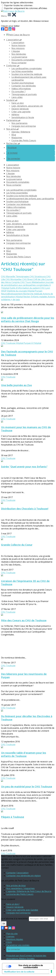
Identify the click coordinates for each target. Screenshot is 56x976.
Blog (13, 134)
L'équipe (15, 51)
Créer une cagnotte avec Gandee (22, 909)
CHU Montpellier (13, 279)
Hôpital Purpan (34, 290)
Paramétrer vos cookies (17, 945)
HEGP (4, 290)
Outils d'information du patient (25, 288)
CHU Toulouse (8, 343)
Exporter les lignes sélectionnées (17, 2)
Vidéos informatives (21, 88)
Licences (10, 936)
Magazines (16, 137)
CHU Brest (27, 279)
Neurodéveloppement (12, 293)
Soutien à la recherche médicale (26, 74)
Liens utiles (17, 97)
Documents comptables (23, 59)
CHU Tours (26, 282)
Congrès (15, 282)
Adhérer (15, 114)
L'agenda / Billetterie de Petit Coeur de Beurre (28, 891)
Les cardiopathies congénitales (26, 68)
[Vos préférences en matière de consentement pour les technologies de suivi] (51, 971)
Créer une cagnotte (20, 111)
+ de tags (15, 299)
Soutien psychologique (22, 82)
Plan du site (12, 933)
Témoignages (22, 276)
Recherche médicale (33, 293)
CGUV (9, 942)
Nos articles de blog (16, 885)
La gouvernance (19, 57)
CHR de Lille (39, 279)
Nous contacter (19, 62)
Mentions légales (14, 939)
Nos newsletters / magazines (20, 888)
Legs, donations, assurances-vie (27, 105)
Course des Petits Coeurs (23, 140)
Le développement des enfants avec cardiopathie (30, 198)
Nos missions (18, 48)
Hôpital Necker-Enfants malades (32, 296)
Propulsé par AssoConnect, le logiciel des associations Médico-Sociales (26, 957)
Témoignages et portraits (24, 94)
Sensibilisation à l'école (22, 117)
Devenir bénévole (20, 108)
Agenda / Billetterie (20, 131)
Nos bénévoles (18, 54)
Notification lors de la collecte (19, 971)
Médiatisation (39, 282)
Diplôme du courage (17, 290)
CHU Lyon (45, 288)
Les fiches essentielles (22, 71)
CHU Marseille (8, 276)
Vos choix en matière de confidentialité (30, 966)
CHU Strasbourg (38, 276)
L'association (17, 42)
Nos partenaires (19, 123)
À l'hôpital (36, 343)
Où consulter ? (18, 91)
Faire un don (17, 103)
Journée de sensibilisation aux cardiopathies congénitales (27, 284)
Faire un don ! (12, 904)
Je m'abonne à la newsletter (15, 918)
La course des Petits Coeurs (19, 894)
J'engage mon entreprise (23, 126)
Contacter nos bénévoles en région (23, 875)
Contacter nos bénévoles (23, 85)
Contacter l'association (17, 872)
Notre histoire (18, 45)
